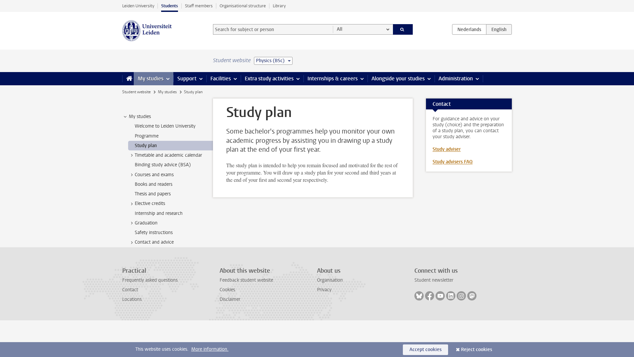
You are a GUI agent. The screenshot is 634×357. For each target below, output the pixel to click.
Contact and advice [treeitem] (154, 242)
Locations (132, 299)
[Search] (403, 29)
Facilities (220, 78)
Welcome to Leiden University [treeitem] (165, 126)
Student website (136, 92)
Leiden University (138, 6)
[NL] (469, 29)
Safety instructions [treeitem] (154, 232)
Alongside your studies (398, 78)
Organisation (330, 280)
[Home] (128, 78)
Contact (130, 290)
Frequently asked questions (150, 280)
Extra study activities (269, 78)
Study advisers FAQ (453, 162)
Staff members (199, 6)
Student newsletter (433, 280)
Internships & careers (332, 78)
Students (169, 6)
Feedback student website (246, 280)
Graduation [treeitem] (146, 223)
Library (279, 6)
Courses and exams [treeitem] (154, 175)
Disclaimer (230, 299)
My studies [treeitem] (140, 116)
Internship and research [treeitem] (159, 213)
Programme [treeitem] (146, 136)
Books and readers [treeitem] (153, 184)
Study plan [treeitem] (146, 145)
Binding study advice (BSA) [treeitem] (163, 165)
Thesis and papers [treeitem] (153, 194)
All (339, 29)
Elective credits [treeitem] (150, 203)
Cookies (227, 290)
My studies (150, 78)
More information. (210, 349)
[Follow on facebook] (429, 295)
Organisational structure (243, 6)
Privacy (324, 290)
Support (186, 78)
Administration (456, 78)
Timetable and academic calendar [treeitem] (168, 155)
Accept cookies (425, 349)
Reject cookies (476, 349)
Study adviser (447, 149)
